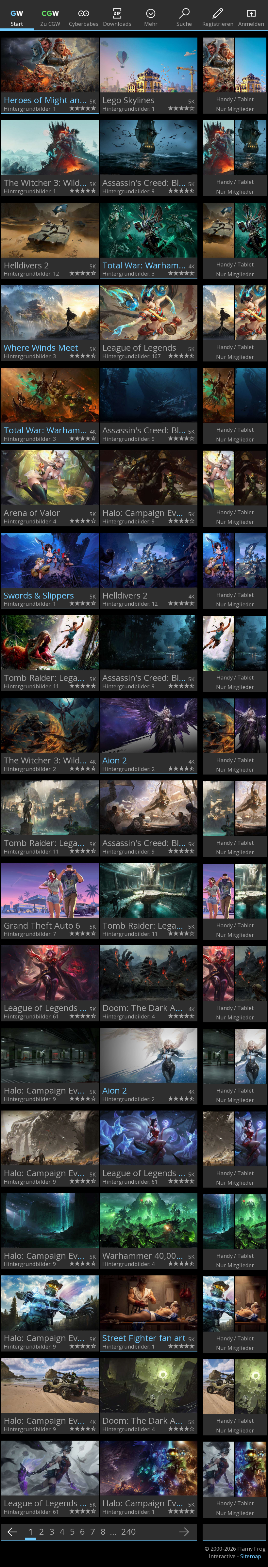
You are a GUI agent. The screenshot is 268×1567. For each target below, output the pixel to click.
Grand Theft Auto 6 (42, 925)
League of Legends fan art (55, 1008)
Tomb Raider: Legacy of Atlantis (66, 677)
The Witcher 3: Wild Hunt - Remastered (80, 182)
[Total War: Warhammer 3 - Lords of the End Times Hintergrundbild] (148, 230)
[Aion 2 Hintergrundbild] (148, 725)
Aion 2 (114, 760)
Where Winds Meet (41, 347)
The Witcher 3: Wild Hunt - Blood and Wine (87, 760)
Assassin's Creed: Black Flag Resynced (175, 182)
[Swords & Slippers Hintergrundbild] (50, 560)
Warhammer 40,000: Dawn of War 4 (173, 1255)
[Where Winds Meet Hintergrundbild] (50, 312)
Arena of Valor (32, 513)
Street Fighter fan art (144, 1338)
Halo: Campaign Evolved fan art (164, 1503)
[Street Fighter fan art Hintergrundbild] (148, 1302)
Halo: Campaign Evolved (149, 513)
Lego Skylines (128, 100)
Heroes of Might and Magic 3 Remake (77, 100)
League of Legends (139, 347)
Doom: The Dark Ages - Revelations (171, 1008)
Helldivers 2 (26, 265)
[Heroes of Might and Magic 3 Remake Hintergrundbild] (50, 65)
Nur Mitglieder (235, 109)
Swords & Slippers (39, 595)
